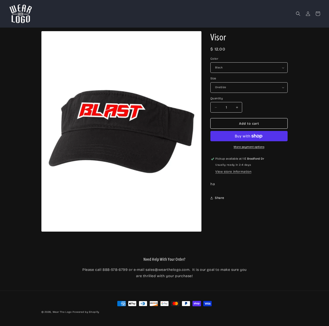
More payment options (249, 146)
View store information (233, 172)
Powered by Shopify (86, 312)
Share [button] (219, 198)
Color (214, 59)
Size (213, 78)
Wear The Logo (62, 312)
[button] (298, 14)
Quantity (216, 98)
